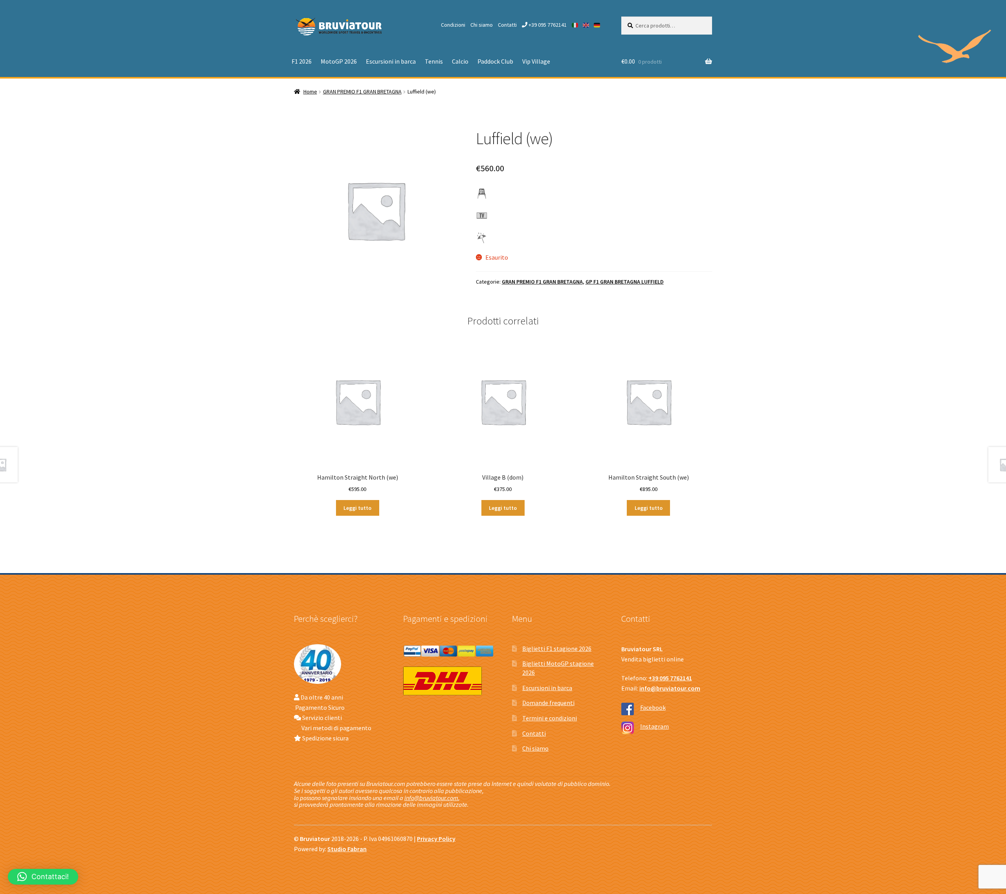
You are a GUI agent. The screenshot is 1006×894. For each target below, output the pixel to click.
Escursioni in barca (391, 61)
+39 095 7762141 (547, 24)
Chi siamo (481, 24)
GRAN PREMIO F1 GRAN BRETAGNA (362, 91)
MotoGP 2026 (339, 61)
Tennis (434, 61)
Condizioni (453, 24)
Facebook (653, 707)
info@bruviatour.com (431, 798)
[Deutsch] (597, 25)
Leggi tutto (357, 507)
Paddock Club (495, 61)
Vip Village (536, 61)
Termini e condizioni (549, 718)
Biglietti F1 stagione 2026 (556, 648)
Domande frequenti (548, 703)
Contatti (507, 24)
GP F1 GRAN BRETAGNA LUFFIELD (625, 281)
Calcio (460, 61)
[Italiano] (575, 25)
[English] (586, 25)
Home (310, 91)
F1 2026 (302, 61)
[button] (43, 877)
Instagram (654, 726)
